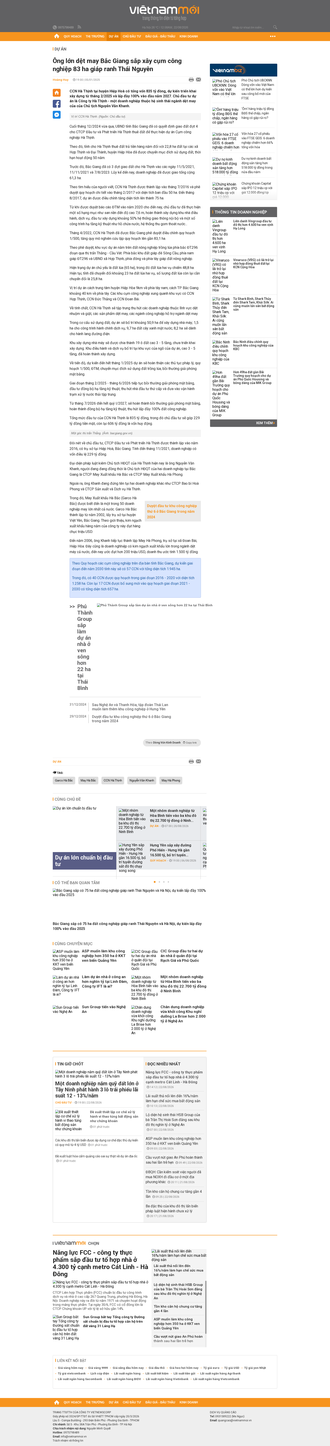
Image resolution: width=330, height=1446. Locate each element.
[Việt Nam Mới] (165, 13)
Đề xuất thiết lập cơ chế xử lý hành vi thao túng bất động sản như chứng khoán (114, 1116)
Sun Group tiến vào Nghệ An (104, 1009)
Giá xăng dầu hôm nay (128, 1368)
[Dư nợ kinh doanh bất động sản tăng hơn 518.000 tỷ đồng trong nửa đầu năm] (225, 166)
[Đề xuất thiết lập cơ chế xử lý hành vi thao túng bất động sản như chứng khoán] (68, 1120)
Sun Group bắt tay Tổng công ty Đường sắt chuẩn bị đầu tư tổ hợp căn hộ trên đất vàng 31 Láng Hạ (114, 1321)
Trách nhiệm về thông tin (68, 1440)
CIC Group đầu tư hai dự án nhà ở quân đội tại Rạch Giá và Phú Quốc (182, 956)
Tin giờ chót (70, 1064)
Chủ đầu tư (132, 36)
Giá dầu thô (157, 1368)
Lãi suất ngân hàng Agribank (220, 1373)
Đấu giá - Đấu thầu (160, 36)
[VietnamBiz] (229, 69)
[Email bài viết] (197, 80)
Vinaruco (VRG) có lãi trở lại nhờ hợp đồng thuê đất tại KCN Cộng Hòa (253, 263)
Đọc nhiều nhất (163, 1064)
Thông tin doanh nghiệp (241, 212)
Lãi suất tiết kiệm (157, 1373)
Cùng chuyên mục (73, 943)
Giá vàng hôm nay (70, 1368)
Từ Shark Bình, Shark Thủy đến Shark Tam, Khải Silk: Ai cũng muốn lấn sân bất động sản (253, 304)
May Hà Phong (171, 780)
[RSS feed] (80, 27)
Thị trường (95, 36)
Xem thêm (264, 423)
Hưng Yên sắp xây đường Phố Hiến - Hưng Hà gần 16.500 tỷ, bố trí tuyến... (170, 850)
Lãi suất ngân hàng (127, 1373)
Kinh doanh (189, 36)
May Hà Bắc (88, 780)
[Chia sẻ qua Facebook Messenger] (57, 115)
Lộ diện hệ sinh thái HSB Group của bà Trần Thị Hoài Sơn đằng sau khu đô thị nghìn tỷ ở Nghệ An (173, 1120)
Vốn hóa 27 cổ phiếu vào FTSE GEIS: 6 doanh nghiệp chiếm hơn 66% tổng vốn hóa (258, 140)
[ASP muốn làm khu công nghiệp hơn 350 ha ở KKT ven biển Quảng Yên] (66, 960)
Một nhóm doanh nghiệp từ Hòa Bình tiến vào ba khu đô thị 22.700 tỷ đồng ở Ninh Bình (183, 984)
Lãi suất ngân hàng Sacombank (80, 1379)
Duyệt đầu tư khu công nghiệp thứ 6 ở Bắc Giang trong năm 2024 (172, 511)
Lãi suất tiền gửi (184, 1373)
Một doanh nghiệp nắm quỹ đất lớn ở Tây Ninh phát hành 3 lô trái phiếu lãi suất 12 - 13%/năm (97, 1090)
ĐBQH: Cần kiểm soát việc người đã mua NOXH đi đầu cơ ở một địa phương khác (173, 1177)
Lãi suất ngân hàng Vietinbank (167, 1379)
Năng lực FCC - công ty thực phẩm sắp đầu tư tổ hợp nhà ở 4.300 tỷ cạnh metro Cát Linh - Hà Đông (174, 1077)
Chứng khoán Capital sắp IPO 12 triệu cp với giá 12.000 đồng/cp (257, 188)
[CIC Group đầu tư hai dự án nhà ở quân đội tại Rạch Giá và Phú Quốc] (144, 960)
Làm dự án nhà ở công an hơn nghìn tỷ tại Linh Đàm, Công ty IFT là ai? (105, 981)
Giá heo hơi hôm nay (183, 1368)
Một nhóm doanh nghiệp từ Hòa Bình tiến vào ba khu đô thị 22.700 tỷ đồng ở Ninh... (173, 816)
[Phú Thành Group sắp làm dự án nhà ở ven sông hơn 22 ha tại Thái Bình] (155, 647)
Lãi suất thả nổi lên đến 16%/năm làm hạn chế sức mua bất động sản (178, 1270)
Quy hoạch (72, 36)
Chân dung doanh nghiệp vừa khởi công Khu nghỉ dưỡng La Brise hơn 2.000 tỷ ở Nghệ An (183, 1014)
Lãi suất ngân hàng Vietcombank (216, 1379)
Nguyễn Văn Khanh (142, 780)
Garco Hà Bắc (64, 780)
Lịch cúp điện (99, 1373)
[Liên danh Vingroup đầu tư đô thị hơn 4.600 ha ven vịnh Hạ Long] (221, 236)
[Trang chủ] (57, 36)
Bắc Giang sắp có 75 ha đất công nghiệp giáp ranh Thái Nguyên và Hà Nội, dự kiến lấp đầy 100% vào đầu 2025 (127, 926)
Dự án (113, 36)
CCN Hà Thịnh (113, 780)
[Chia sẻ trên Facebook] (57, 104)
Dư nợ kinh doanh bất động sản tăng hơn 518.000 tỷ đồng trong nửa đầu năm (257, 165)
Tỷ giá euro (211, 1368)
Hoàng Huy (60, 79)
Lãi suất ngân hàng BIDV (124, 1379)
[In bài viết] (190, 80)
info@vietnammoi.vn (74, 1436)
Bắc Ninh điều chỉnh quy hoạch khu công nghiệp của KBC (253, 345)
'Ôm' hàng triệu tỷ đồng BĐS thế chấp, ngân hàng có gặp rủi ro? (258, 113)
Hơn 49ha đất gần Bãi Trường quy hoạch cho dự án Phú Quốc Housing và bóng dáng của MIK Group (252, 377)
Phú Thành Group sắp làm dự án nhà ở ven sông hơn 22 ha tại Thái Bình (84, 647)
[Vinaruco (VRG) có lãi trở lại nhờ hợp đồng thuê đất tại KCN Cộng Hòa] (221, 275)
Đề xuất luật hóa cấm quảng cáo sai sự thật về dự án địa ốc (96, 1156)
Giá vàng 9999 (98, 1368)
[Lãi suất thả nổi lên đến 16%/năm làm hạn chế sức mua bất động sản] (179, 1255)
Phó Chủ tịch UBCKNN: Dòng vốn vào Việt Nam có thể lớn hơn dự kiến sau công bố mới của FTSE (258, 89)
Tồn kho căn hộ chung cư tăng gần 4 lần (178, 1308)
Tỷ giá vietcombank (72, 1373)
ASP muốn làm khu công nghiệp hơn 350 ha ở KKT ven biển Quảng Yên (104, 956)
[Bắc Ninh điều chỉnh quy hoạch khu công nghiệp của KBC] (221, 353)
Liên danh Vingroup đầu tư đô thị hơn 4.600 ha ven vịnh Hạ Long (253, 224)
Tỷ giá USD (231, 1368)
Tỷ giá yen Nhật (255, 1368)
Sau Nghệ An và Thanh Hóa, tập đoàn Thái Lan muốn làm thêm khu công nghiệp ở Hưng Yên (130, 707)
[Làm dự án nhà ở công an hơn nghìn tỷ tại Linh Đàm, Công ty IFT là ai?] (66, 988)
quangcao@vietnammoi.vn (235, 1420)
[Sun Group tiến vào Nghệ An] (66, 1020)
